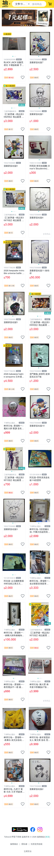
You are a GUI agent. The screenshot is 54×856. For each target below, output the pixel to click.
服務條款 (14, 843)
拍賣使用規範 (36, 843)
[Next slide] (24, 43)
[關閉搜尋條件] (28, 4)
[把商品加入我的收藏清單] (22, 77)
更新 (47, 836)
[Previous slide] (4, 43)
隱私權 (24, 843)
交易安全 (28, 851)
